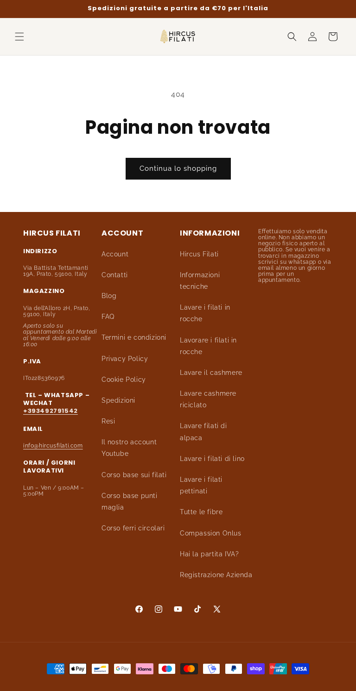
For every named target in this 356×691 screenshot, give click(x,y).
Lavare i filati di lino (212, 458)
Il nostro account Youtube (129, 447)
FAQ (108, 316)
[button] (19, 36)
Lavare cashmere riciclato (208, 399)
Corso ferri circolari (133, 528)
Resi (108, 421)
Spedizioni (118, 400)
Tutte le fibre (201, 512)
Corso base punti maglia (130, 501)
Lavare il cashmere (211, 372)
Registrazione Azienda (216, 575)
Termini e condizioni (134, 337)
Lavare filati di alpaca (203, 431)
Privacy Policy (125, 358)
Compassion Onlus (211, 533)
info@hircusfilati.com (53, 445)
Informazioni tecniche (200, 280)
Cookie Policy (124, 379)
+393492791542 (50, 410)
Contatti (115, 275)
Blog (109, 295)
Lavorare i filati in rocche (208, 345)
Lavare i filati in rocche (205, 313)
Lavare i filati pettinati (201, 485)
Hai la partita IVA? (209, 554)
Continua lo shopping (178, 168)
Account (115, 254)
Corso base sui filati (134, 475)
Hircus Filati (199, 254)
